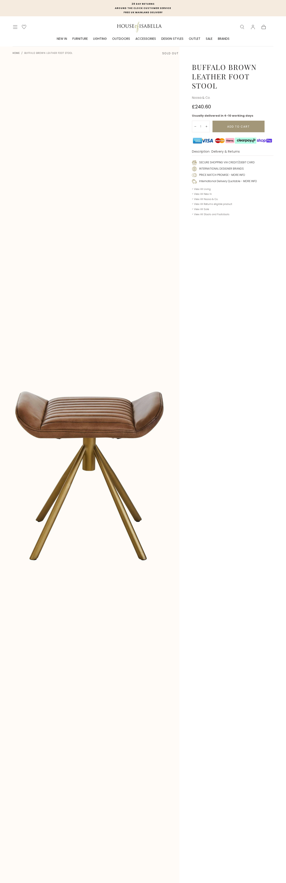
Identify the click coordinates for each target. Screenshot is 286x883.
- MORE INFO (237, 175)
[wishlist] (24, 26)
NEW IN (62, 39)
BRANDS (223, 39)
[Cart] (263, 27)
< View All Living (201, 189)
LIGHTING (100, 39)
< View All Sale (200, 209)
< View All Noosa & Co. (205, 199)
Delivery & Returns (225, 152)
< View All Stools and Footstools (210, 214)
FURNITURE (80, 39)
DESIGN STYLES (172, 39)
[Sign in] (253, 27)
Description (201, 152)
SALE (209, 39)
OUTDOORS (121, 39)
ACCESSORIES (145, 39)
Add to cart (238, 126)
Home (16, 53)
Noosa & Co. (201, 98)
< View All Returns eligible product (212, 204)
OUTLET (194, 39)
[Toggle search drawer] (242, 27)
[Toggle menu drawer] (15, 27)
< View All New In (202, 194)
